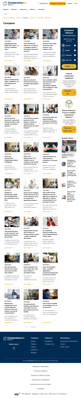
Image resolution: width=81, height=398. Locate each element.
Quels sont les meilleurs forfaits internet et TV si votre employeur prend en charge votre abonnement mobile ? (31, 196)
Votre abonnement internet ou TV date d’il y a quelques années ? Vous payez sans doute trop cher (31, 47)
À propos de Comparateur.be (69, 341)
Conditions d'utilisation (40, 371)
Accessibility (40, 389)
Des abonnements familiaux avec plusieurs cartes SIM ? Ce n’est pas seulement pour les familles (31, 308)
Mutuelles (41, 9)
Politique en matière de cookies (40, 375)
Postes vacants (64, 347)
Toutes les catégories (9, 17)
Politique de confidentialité (41, 366)
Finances (13, 9)
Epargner (32, 17)
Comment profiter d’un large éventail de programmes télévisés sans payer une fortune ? (50, 121)
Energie (5, 9)
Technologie (39, 17)
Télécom (32, 9)
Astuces (18, 17)
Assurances (23, 9)
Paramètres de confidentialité (40, 380)
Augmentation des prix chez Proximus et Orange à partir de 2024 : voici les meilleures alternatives (31, 234)
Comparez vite (49, 344)
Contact (69, 3)
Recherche (48, 17)
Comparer (25, 17)
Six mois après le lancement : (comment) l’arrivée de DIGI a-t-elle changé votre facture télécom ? (12, 122)
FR (75, 3)
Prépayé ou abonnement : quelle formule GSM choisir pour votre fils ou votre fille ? (12, 196)
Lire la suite (8, 60)
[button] (42, 3)
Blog (6, 14)
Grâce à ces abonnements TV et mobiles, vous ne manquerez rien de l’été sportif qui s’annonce (31, 160)
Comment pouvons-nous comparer (40, 384)
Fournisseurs (48, 341)
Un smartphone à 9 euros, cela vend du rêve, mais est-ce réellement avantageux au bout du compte (50, 314)
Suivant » (33, 327)
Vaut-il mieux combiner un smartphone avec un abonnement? (50, 305)
